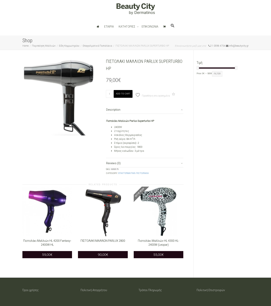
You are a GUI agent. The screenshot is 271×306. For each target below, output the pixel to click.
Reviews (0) (113, 163)
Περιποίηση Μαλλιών (44, 45)
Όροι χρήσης (30, 290)
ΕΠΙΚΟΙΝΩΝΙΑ (150, 26)
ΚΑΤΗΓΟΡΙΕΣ (127, 26)
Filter (217, 73)
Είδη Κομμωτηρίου (69, 45)
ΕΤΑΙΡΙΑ (109, 26)
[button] (173, 26)
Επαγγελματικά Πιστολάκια (97, 45)
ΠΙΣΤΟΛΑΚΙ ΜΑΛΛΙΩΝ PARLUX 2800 (103, 240)
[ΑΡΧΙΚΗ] (98, 26)
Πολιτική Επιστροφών (211, 290)
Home (25, 45)
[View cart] (164, 26)
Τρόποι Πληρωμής (150, 290)
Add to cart (123, 93)
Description (113, 109)
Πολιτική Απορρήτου (94, 290)
